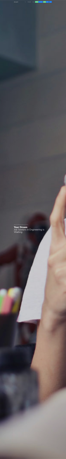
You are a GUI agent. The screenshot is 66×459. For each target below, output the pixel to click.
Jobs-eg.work (16, 1)
